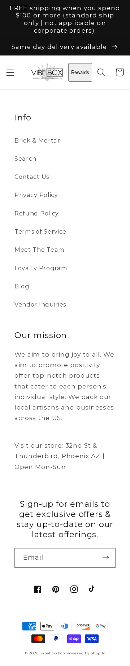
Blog (22, 286)
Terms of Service (40, 231)
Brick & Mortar (37, 140)
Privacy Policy (36, 194)
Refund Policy (36, 213)
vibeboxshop (53, 653)
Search (25, 158)
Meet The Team (39, 249)
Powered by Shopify (85, 653)
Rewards (80, 72)
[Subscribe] (106, 558)
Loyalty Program (40, 268)
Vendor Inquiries (40, 304)
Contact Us (31, 176)
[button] (10, 72)
